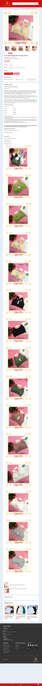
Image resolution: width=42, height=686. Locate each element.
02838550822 (5, 637)
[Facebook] (28, 645)
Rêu (16, 67)
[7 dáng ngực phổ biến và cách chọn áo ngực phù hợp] (6, 590)
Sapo (8, 659)
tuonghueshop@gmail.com (7, 634)
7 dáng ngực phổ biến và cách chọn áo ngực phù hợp (18, 588)
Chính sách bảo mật (6, 649)
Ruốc (21, 67)
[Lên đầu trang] (41, 681)
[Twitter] (32, 645)
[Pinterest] (10, 53)
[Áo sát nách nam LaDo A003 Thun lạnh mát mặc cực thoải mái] (21, 610)
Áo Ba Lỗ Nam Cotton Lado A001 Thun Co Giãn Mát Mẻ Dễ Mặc (32, 617)
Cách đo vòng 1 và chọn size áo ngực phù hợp (17, 584)
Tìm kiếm (36, 3)
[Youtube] (30, 645)
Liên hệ (16, 648)
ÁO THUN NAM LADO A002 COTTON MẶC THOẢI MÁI (8, 617)
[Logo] (36, 659)
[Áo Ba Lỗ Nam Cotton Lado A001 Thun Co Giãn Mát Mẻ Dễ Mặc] (32, 610)
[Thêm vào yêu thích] (36, 43)
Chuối (19, 67)
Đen (12, 67)
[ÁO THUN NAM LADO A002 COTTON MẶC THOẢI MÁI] (9, 610)
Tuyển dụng (17, 646)
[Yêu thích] (12, 684)
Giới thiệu (16, 645)
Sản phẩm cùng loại (8, 602)
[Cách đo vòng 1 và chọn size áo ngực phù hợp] (6, 586)
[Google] (37, 645)
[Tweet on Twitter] (11, 53)
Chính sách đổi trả (5, 648)
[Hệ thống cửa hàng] (21, 684)
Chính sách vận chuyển (6, 646)
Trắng (24, 67)
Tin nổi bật (6, 582)
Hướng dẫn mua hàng (6, 651)
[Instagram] (34, 645)
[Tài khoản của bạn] (29, 684)
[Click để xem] (21, 28)
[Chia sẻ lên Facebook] (8, 53)
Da (10, 67)
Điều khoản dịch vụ (6, 652)
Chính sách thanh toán (6, 645)
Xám (14, 67)
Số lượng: (5, 70)
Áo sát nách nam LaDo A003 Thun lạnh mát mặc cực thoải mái (20, 617)
